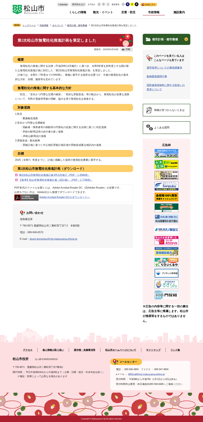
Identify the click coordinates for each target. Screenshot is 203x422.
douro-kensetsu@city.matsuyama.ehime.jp (53, 239)
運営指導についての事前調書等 (164, 67)
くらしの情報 (77, 12)
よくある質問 (161, 127)
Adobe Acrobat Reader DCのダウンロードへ (64, 197)
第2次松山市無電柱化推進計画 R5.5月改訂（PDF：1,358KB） (54, 175)
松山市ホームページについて (120, 350)
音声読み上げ (78, 4)
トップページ (29, 25)
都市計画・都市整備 (77, 25)
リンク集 (175, 350)
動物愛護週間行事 (157, 76)
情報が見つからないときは (169, 110)
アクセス (28, 350)
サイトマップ (153, 350)
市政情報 (154, 12)
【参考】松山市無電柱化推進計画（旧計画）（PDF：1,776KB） (55, 180)
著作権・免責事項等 (84, 350)
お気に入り (150, 4)
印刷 (128, 49)
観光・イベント (103, 12)
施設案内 (179, 12)
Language (63, 4)
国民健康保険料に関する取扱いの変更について (166, 87)
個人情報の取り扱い (53, 350)
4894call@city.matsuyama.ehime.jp (146, 374)
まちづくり (57, 25)
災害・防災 (128, 12)
